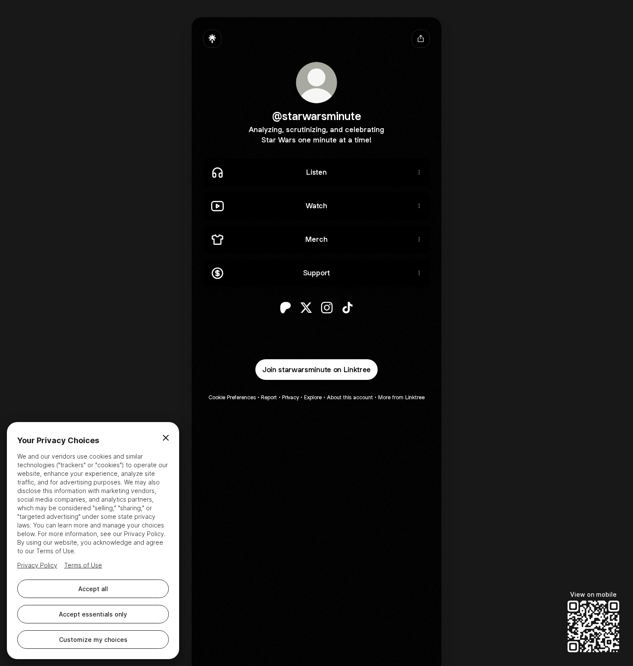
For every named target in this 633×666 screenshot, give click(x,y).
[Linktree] (212, 38)
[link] (285, 307)
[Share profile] (420, 38)
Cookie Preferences (232, 397)
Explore (313, 397)
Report (269, 397)
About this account (350, 397)
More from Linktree (401, 397)
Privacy (290, 397)
